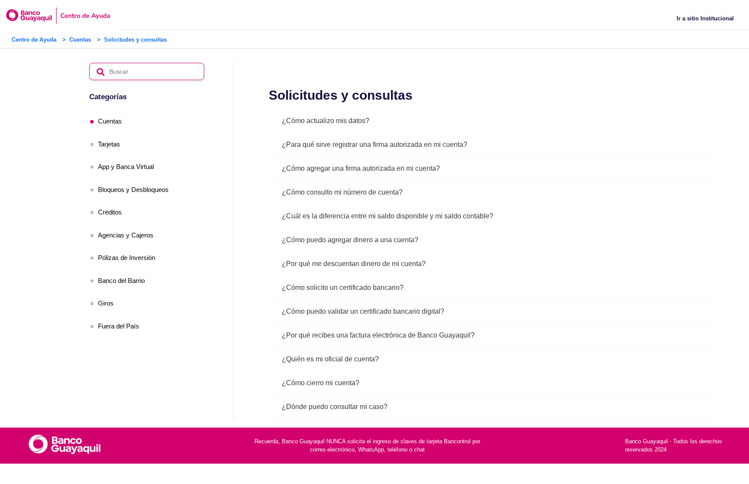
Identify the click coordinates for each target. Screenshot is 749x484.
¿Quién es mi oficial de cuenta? (330, 359)
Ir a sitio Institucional (705, 18)
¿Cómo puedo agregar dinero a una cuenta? (350, 240)
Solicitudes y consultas (135, 39)
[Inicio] (73, 15)
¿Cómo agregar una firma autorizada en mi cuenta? (361, 168)
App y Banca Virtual (126, 166)
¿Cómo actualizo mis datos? (325, 120)
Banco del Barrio (121, 280)
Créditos (110, 212)
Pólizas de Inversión (126, 257)
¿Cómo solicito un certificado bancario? (343, 287)
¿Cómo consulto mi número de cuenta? (342, 192)
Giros (106, 303)
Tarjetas (109, 144)
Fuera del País (118, 326)
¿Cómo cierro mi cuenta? (320, 383)
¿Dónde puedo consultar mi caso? (335, 406)
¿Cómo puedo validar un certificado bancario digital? (363, 311)
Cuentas (80, 39)
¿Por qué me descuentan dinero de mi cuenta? (354, 263)
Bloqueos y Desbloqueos (133, 189)
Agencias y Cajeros (125, 235)
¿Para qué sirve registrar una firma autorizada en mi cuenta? (374, 144)
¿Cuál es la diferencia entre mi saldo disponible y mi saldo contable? (387, 216)
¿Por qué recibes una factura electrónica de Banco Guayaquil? (378, 335)
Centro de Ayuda (34, 39)
